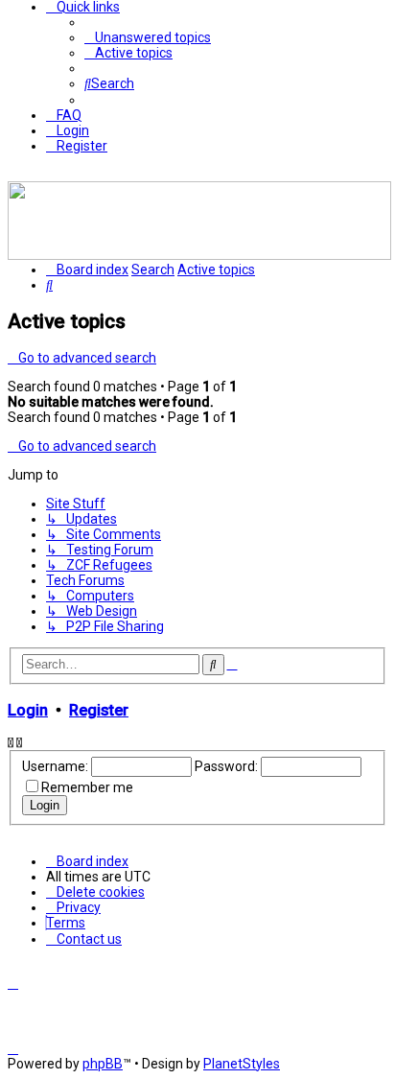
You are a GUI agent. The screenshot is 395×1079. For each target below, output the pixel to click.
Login (28, 710)
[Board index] (199, 255)
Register (98, 710)
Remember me (87, 787)
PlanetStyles (241, 1063)
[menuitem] (147, 37)
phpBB (102, 1063)
